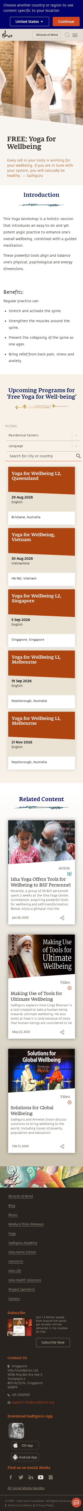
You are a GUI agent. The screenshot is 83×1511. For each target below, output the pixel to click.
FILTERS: (11, 426)
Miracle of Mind (20, 1196)
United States (27, 21)
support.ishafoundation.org (33, 1402)
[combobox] (9, 435)
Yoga (12, 1233)
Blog (11, 1205)
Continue (66, 21)
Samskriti (15, 1261)
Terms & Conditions (20, 1505)
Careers (14, 1298)
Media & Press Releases (26, 1224)
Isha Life (14, 1271)
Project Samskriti (21, 1289)
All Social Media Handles (26, 1488)
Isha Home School (22, 1252)
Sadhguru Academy (22, 1243)
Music (13, 1215)
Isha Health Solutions (24, 1280)
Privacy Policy (45, 1505)
